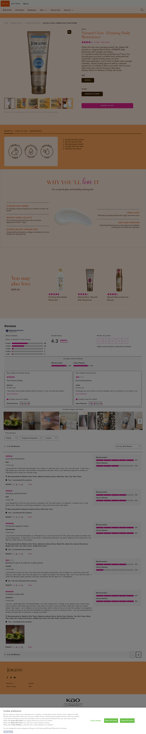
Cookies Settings (95, 720)
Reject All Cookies (111, 720)
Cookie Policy (8, 732)
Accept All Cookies (127, 720)
